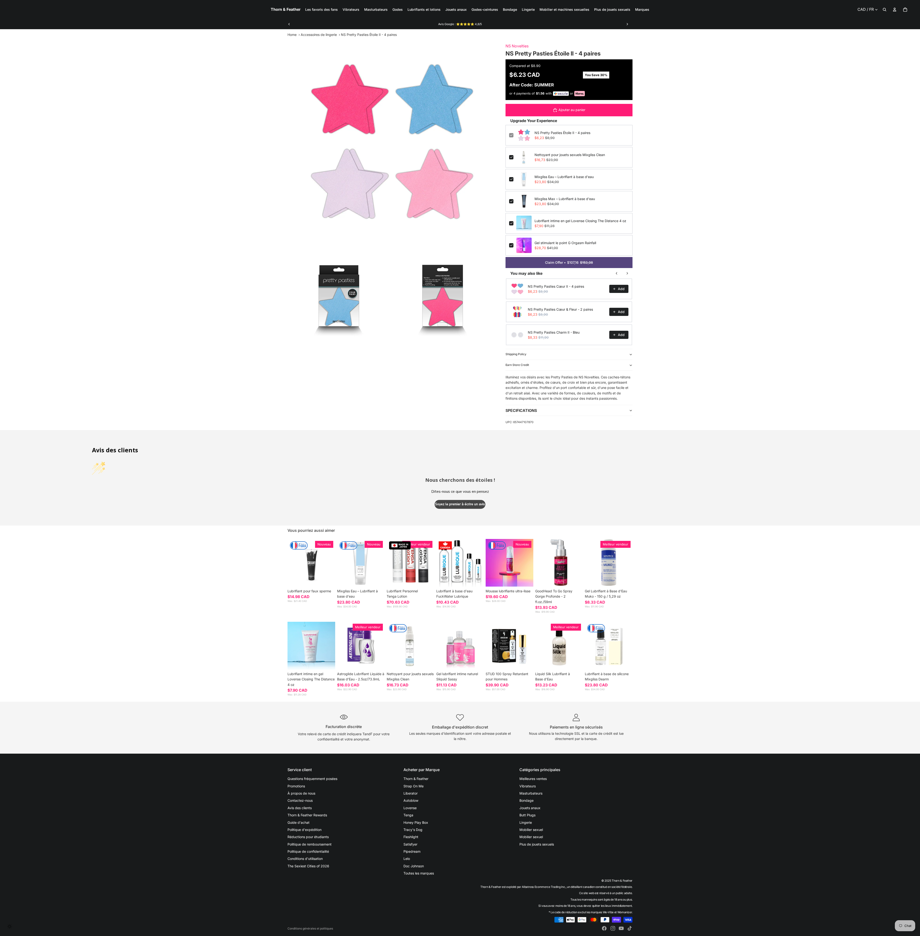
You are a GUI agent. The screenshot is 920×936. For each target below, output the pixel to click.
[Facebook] (604, 928)
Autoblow (410, 800)
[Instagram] (613, 928)
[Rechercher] (884, 9)
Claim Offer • (569, 262)
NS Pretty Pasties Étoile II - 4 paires (562, 133)
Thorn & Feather (415, 779)
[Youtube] (621, 928)
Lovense (410, 808)
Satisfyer (410, 844)
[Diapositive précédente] (289, 24)
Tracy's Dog (412, 830)
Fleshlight (410, 837)
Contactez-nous (300, 800)
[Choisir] (327, 579)
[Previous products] (616, 273)
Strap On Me (413, 786)
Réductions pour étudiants (308, 837)
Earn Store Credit (517, 365)
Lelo (406, 859)
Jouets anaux (529, 808)
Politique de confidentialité (308, 851)
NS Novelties (517, 46)
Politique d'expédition (305, 830)
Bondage (526, 800)
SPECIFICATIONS (521, 410)
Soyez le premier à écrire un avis (460, 504)
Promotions (296, 786)
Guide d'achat (299, 822)
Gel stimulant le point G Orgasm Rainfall (565, 243)
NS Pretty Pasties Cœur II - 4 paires (556, 286)
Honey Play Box (415, 822)
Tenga (408, 815)
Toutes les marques (418, 873)
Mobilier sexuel (531, 830)
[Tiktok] (629, 928)
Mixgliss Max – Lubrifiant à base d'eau (565, 199)
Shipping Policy (516, 354)
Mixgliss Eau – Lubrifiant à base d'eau (564, 177)
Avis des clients (300, 808)
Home (292, 35)
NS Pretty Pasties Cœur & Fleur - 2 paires (560, 309)
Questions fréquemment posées (312, 779)
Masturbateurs (530, 793)
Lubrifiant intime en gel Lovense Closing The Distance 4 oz (580, 221)
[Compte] (894, 9)
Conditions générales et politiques (310, 928)
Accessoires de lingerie (319, 35)
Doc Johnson (413, 866)
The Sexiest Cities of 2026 (308, 866)
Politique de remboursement (310, 844)
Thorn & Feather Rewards (307, 815)
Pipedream (411, 851)
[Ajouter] (377, 579)
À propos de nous (301, 793)
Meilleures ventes (533, 779)
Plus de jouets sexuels (536, 844)
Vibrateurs (527, 786)
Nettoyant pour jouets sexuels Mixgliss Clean (570, 155)
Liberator (410, 793)
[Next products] (627, 273)
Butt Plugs (527, 815)
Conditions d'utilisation (305, 859)
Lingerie (525, 822)
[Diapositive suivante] (627, 24)
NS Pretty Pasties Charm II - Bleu (554, 332)
